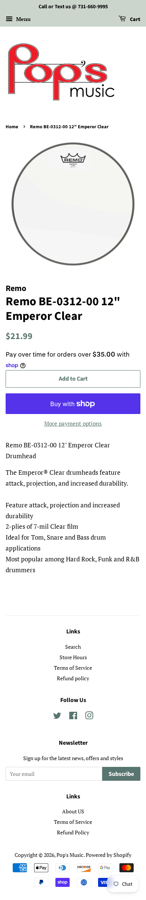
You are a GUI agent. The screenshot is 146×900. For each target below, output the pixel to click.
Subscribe (121, 774)
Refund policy (73, 678)
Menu (23, 18)
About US (73, 811)
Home (12, 126)
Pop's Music (70, 854)
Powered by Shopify (108, 854)
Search (73, 646)
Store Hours (73, 657)
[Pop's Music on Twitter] (57, 716)
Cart (134, 19)
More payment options (73, 423)
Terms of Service (73, 667)
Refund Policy (73, 832)
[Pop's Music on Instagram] (89, 716)
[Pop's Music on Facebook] (73, 716)
